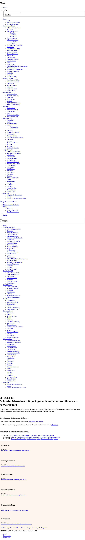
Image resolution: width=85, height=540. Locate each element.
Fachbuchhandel (11, 76)
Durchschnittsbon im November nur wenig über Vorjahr (13, 495)
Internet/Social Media (13, 163)
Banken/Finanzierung (13, 104)
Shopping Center (12, 89)
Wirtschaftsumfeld (12, 109)
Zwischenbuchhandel (13, 132)
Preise (8, 122)
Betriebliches (11, 169)
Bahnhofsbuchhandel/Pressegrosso (17, 66)
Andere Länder (11, 61)
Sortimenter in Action (13, 48)
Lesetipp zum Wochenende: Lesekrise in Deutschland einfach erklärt (33, 435)
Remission (10, 130)
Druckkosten (14, 129)
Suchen (8, 14)
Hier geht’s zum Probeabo (11, 205)
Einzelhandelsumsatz (13, 82)
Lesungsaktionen (12, 158)
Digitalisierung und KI (13, 102)
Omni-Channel (7, 92)
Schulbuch (13, 36)
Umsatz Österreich (12, 54)
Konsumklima (11, 111)
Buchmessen (10, 134)
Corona (9, 179)
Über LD (9, 208)
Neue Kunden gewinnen (14, 153)
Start (4, 19)
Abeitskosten (14, 127)
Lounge (9, 197)
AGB (8, 21)
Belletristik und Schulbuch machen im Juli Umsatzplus (13, 466)
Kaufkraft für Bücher (13, 115)
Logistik (9, 101)
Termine (9, 176)
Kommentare (10, 64)
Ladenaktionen (11, 156)
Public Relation (11, 165)
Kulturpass (10, 184)
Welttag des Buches (13, 177)
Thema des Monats (12, 59)
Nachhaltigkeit (11, 190)
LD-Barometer (11, 57)
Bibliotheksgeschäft (13, 148)
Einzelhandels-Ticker (13, 80)
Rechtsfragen (11, 181)
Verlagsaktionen (11, 136)
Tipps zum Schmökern (13, 151)
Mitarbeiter (10, 120)
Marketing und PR (12, 116)
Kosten (9, 125)
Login (5, 7)
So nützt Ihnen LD (12, 210)
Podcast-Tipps (11, 191)
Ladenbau (10, 186)
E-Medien (10, 97)
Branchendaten (7, 118)
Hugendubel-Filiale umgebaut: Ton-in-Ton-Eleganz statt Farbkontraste (16, 524)
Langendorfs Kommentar (14, 195)
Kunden (5, 106)
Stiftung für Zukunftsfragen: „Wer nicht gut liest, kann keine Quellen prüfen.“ (34, 439)
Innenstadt (10, 87)
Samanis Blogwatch (13, 71)
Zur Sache (10, 73)
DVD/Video (13, 41)
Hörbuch (12, 43)
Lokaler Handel (8, 78)
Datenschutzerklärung (13, 22)
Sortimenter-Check (9, 26)
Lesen (8, 113)
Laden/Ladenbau (12, 94)
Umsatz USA (11, 55)
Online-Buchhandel (12, 95)
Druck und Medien (12, 143)
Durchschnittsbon (12, 68)
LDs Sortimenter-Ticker (14, 28)
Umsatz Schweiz (12, 52)
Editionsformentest (12, 40)
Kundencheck (11, 108)
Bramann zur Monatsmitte (14, 69)
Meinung (6, 193)
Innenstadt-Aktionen (13, 162)
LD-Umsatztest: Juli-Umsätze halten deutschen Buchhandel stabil (15, 450)
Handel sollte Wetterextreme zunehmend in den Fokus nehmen (14, 510)
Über (4, 207)
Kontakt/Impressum (13, 24)
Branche (9, 144)
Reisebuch (13, 35)
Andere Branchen (12, 85)
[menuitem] (44, 226)
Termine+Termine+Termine (15, 137)
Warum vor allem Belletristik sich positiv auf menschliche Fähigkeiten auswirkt (36, 437)
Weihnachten (10, 167)
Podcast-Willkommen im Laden (16, 198)
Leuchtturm (10, 47)
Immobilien (10, 83)
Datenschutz (7, 536)
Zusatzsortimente (12, 38)
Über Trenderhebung (13, 212)
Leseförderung (11, 160)
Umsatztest (10, 29)
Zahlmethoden (11, 90)
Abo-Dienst (54, 425)
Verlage (9, 62)
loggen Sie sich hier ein (36, 421)
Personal (9, 75)
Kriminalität (10, 172)
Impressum (6, 537)
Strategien (10, 139)
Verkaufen (10, 174)
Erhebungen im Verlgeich (14, 45)
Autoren (9, 141)
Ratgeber (12, 33)
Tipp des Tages (7, 150)
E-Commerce (11, 99)
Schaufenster (10, 155)
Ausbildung (10, 146)
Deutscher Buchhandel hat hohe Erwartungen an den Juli (13, 479)
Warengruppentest (12, 31)
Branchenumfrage (12, 50)
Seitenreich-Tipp (12, 188)
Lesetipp (9, 183)
